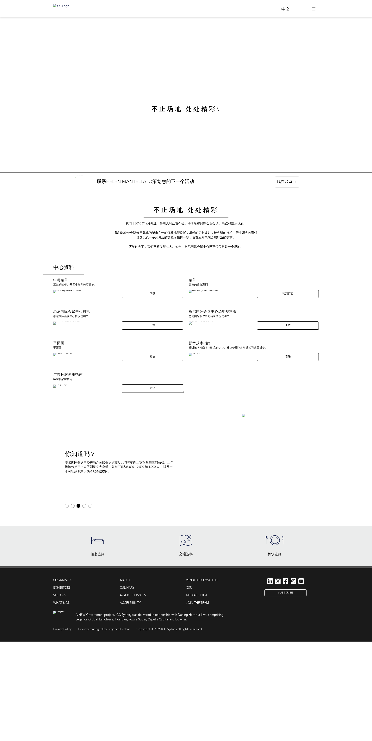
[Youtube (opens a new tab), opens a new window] (301, 582)
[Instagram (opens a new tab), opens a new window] (293, 582)
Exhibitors (62, 587)
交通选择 (186, 554)
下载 (152, 293)
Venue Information (202, 580)
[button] (313, 8)
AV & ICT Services (133, 595)
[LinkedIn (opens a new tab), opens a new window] (270, 582)
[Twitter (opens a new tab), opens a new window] (278, 582)
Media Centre (197, 595)
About (125, 580)
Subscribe (285, 592)
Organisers (62, 580)
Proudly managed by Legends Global (104, 629)
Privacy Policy (62, 629)
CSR (189, 587)
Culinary (127, 587)
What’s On (61, 603)
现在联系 (284, 182)
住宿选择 (97, 554)
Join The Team (197, 603)
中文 (285, 9)
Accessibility (130, 603)
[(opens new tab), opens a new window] (301, 8)
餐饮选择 (275, 554)
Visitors (59, 595)
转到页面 (287, 293)
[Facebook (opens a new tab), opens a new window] (285, 582)
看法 (152, 356)
